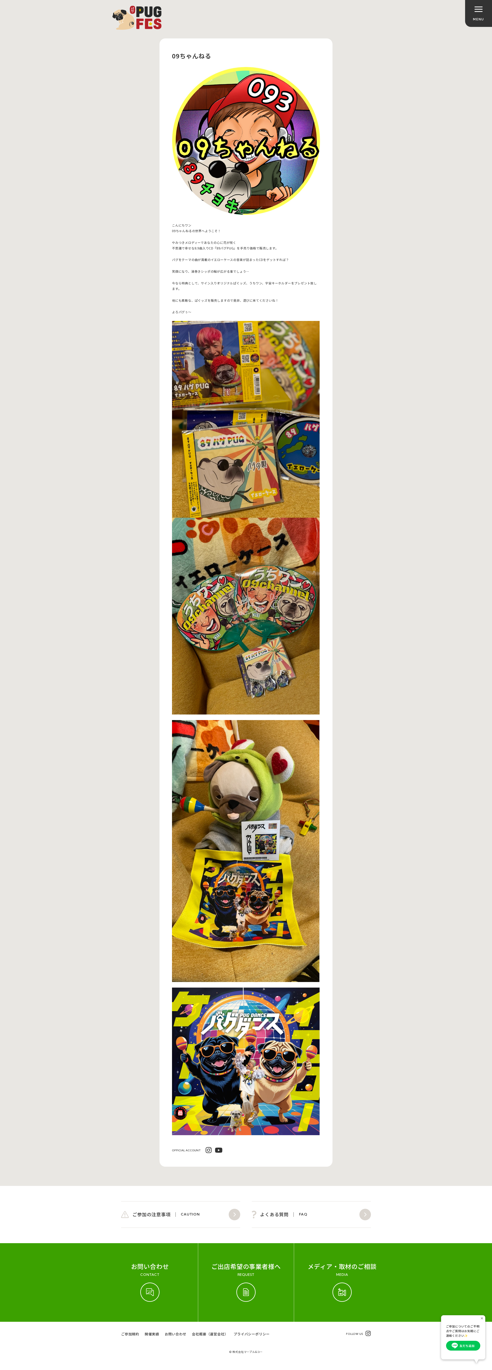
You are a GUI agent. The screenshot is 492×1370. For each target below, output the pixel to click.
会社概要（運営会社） (210, 1333)
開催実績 (152, 1333)
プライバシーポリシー (252, 1333)
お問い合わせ (175, 1333)
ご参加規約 (130, 1333)
